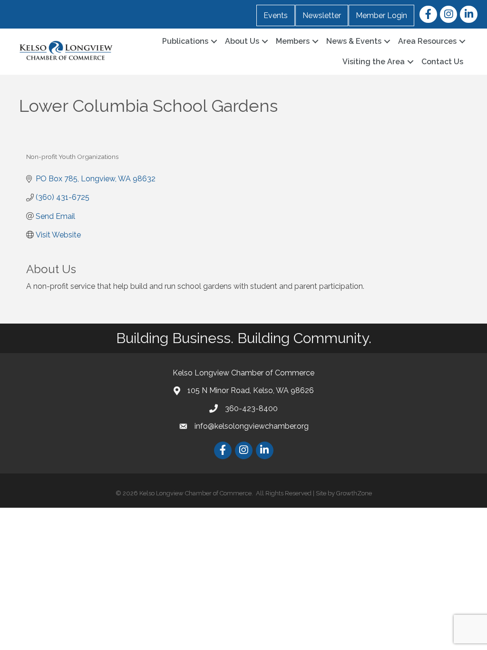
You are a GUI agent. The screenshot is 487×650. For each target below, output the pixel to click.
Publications (185, 41)
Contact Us (442, 61)
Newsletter (321, 15)
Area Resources (427, 41)
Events (275, 15)
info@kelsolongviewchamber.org (252, 426)
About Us (242, 41)
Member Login (381, 15)
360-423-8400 (251, 408)
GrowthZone (354, 493)
